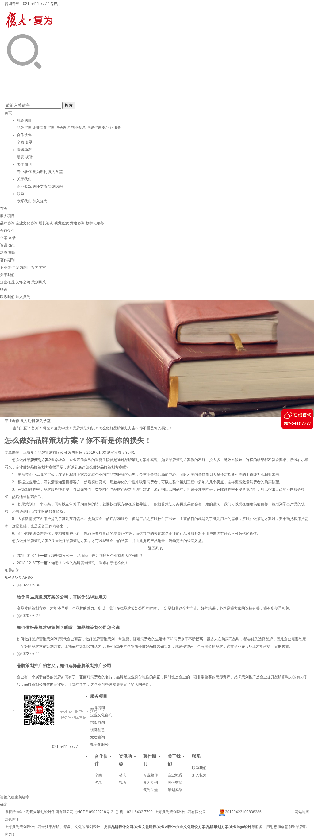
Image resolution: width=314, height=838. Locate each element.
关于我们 (24, 179)
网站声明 (12, 819)
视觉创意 (78, 127)
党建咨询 (94, 127)
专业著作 (24, 172)
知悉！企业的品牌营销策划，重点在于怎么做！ (89, 563)
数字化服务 (111, 127)
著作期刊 (24, 164)
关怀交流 (40, 186)
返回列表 (155, 548)
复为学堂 (55, 172)
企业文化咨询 (44, 127)
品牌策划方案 (38, 460)
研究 (46, 428)
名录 (29, 142)
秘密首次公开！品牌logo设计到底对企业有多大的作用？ (97, 555)
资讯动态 (24, 149)
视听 (29, 157)
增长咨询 (63, 127)
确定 (3, 804)
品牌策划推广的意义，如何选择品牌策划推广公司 (64, 665)
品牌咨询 (24, 127)
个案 (20, 142)
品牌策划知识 (84, 428)
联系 (20, 194)
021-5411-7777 (36, 4)
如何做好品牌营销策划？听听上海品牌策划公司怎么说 (68, 627)
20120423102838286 (243, 812)
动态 (20, 157)
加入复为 (40, 201)
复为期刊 (40, 172)
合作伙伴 (24, 135)
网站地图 (302, 812)
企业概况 (24, 186)
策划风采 (55, 186)
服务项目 (24, 120)
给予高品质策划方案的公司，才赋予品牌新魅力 (62, 596)
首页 (8, 113)
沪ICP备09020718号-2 (94, 812)
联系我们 (24, 201)
